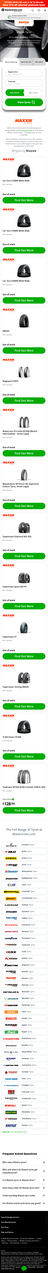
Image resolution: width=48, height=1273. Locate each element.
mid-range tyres (26, 130)
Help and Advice (7, 1232)
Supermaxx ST (10, 636)
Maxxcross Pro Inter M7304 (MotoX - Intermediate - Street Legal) (20, 432)
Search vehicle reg (11, 62)
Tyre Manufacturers (8, 1222)
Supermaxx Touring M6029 (16, 687)
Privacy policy (12, 1241)
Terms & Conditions (27, 1238)
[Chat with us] (24, 1268)
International (14, 1243)
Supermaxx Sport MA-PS (14, 586)
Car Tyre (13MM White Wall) (16, 180)
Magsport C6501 (10, 381)
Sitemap (5, 1243)
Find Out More (24, 200)
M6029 (6, 331)
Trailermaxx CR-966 (12, 737)
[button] (33, 10)
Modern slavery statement (29, 1241)
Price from (7, 799)
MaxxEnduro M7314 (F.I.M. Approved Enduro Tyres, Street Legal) (21, 485)
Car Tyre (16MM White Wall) (16, 230)
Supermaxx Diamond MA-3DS (17, 536)
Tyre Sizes (5, 1227)
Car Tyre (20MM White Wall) (16, 281)
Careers (24, 1243)
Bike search (39, 62)
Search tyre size (26, 62)
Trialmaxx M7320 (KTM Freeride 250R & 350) (24, 787)
